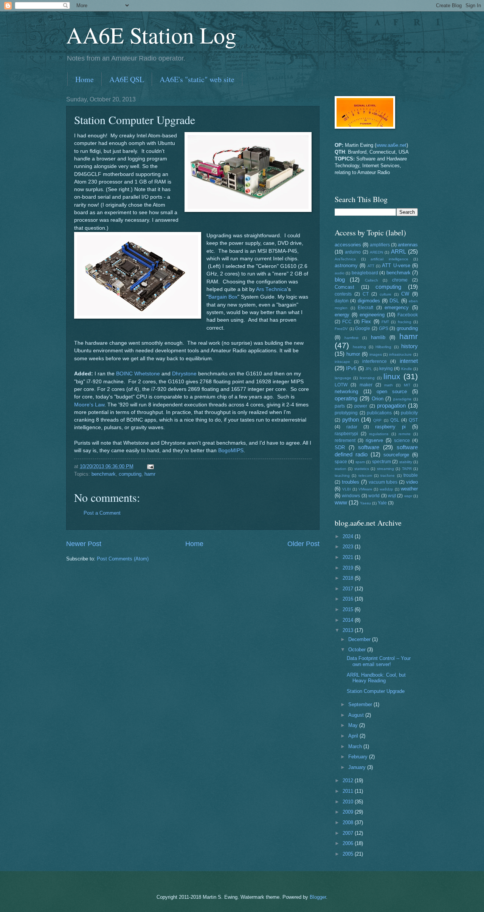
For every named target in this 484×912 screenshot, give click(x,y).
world (374, 495)
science (402, 440)
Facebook (407, 315)
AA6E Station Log (151, 35)
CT (366, 294)
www (341, 502)
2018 (349, 578)
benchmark (104, 474)
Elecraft (365, 307)
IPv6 (351, 368)
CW (405, 294)
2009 (349, 812)
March (355, 746)
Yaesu (365, 503)
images (375, 354)
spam (360, 462)
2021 (349, 557)
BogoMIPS (231, 450)
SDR (340, 447)
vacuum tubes (383, 482)
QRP (377, 420)
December (360, 639)
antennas (408, 244)
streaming (385, 469)
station (340, 469)
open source (392, 391)
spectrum (381, 461)
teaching (342, 475)
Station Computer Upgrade (376, 691)
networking (346, 391)
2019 (349, 568)
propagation (391, 405)
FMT (385, 322)
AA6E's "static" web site (197, 79)
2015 (349, 609)
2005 (349, 854)
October (357, 649)
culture (385, 294)
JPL (368, 369)
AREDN (376, 252)
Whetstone (147, 374)
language (343, 378)
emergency (397, 307)
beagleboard (365, 273)
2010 (349, 802)
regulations (378, 434)
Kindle (406, 369)
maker (366, 385)
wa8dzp (386, 489)
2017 (349, 588)
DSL (394, 300)
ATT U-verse (396, 265)
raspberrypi (346, 433)
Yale (382, 503)
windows (351, 495)
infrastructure (400, 354)
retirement (345, 440)
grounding (407, 328)
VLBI (346, 489)
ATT (371, 266)
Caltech (371, 280)
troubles (350, 482)
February (358, 756)
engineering (372, 314)
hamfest (351, 338)
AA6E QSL (126, 79)
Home (84, 79)
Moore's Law (89, 405)
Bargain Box (222, 297)
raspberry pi (390, 427)
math (388, 385)
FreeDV (341, 329)
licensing (367, 378)
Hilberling (383, 347)
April (354, 736)
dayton (342, 301)
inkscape (342, 362)
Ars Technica (271, 289)
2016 (349, 599)
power (360, 406)
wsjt (392, 495)
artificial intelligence (389, 259)
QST (413, 420)
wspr (408, 496)
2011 (349, 791)
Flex (366, 321)
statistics (361, 469)
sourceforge (396, 455)
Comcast (344, 287)
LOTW (341, 385)
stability (405, 462)
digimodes (369, 300)
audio (339, 273)
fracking (404, 322)
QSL (394, 420)
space (341, 461)
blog (340, 279)
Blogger (318, 897)
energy (342, 314)
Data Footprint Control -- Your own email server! (379, 661)
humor (353, 354)
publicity (409, 413)
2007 (349, 833)
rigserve (374, 440)
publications (379, 413)
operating (346, 398)
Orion (377, 399)
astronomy (346, 265)
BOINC (124, 374)
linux (391, 376)
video (412, 482)
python (350, 419)
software (368, 447)
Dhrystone (184, 374)
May (353, 725)
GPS (383, 328)
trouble (410, 475)
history (409, 346)
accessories (348, 244)
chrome (400, 280)
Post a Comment (102, 513)
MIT (407, 385)
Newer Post (83, 544)
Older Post (303, 544)
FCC (347, 321)
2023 (349, 546)
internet (409, 361)
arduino (353, 252)
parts (340, 406)
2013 (349, 630)
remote (405, 434)
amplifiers (380, 245)
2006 (349, 843)
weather (409, 489)
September (361, 704)
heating (359, 347)
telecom (365, 475)
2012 (349, 780)
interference (374, 361)
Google (362, 328)
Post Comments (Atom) (123, 559)
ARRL (398, 251)
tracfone (387, 475)
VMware (365, 489)
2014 (349, 620)
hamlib (378, 337)
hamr (149, 474)
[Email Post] (150, 466)
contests (343, 294)
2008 (349, 822)
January (357, 767)
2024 (349, 536)
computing (130, 474)
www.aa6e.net (391, 145)
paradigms (402, 399)
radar (351, 427)
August (356, 715)
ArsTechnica (345, 259)
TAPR (407, 469)
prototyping (346, 413)
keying (386, 368)
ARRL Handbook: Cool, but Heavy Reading (376, 677)
